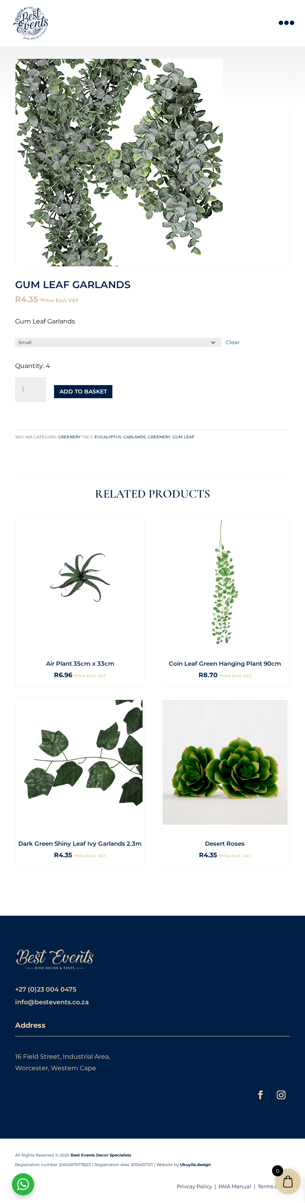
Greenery (69, 437)
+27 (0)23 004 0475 (45, 989)
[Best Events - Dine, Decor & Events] (30, 23)
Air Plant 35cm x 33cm (80, 663)
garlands (134, 437)
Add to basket (83, 391)
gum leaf (183, 437)
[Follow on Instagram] (281, 1095)
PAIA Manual (234, 1186)
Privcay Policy (194, 1186)
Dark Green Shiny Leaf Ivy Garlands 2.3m (80, 843)
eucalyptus (108, 437)
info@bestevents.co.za (52, 1002)
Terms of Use (274, 1186)
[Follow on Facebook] (260, 1095)
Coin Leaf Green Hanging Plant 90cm (225, 663)
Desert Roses (225, 843)
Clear (232, 342)
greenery (159, 437)
